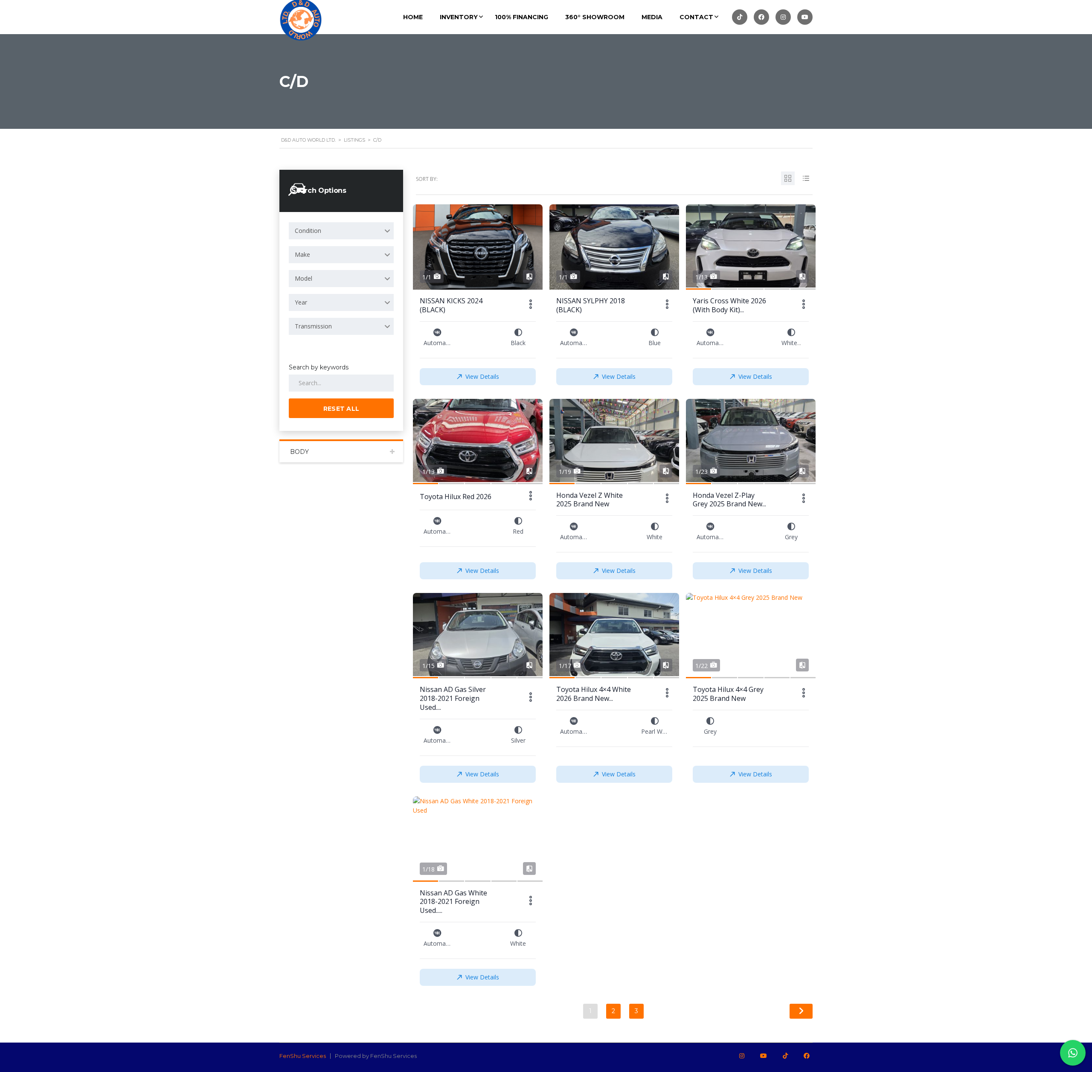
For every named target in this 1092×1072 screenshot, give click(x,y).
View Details (482, 376)
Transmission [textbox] (313, 326)
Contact (696, 17)
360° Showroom (594, 17)
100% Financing (521, 17)
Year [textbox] (301, 302)
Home (413, 17)
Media (652, 17)
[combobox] (341, 230)
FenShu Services (302, 1055)
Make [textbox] (302, 254)
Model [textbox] (303, 278)
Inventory (459, 17)
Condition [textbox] (308, 231)
